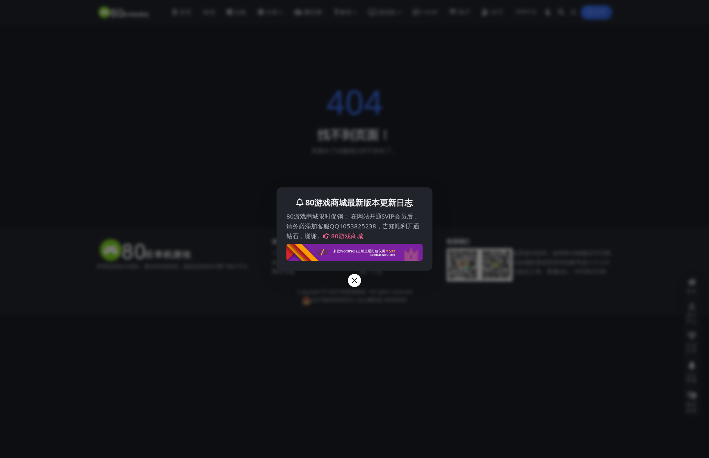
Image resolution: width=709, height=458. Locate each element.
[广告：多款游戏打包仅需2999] (354, 250)
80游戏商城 (347, 236)
